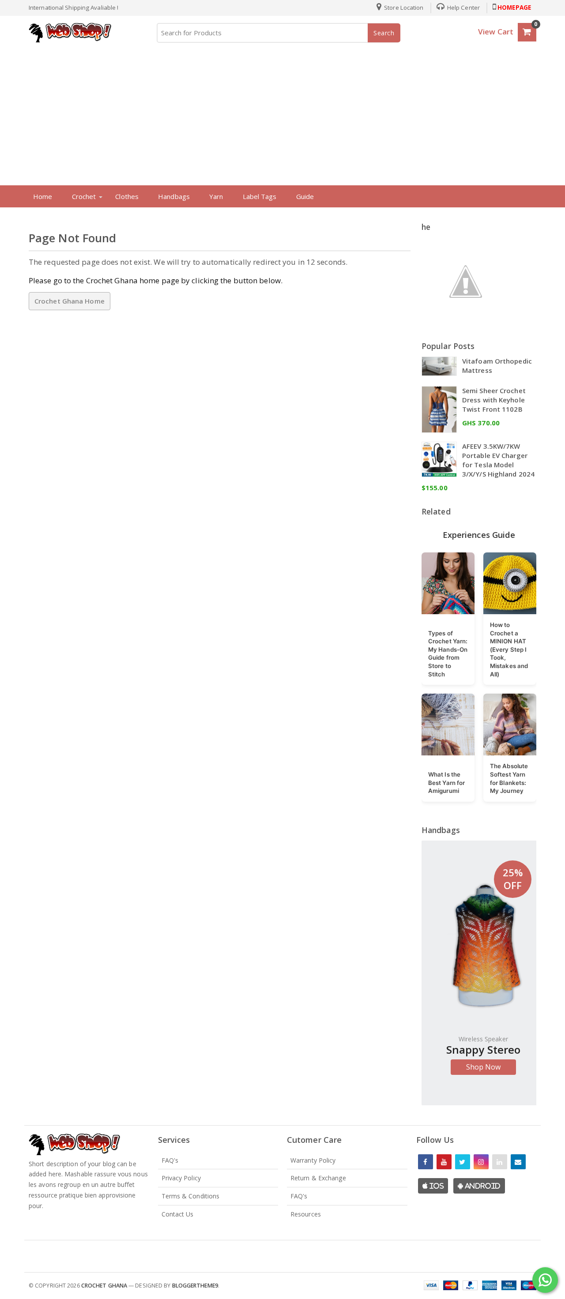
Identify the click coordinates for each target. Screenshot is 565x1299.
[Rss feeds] (518, 1161)
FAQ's (170, 1160)
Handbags (174, 196)
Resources (305, 1214)
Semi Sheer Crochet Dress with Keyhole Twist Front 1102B (494, 399)
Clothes (127, 196)
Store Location (403, 7)
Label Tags (260, 196)
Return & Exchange (318, 1178)
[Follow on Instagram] (481, 1161)
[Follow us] (462, 1161)
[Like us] (425, 1161)
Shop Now (483, 1067)
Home (42, 196)
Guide (305, 196)
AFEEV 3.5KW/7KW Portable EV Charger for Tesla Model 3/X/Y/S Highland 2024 (498, 460)
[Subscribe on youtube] (444, 1161)
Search (384, 33)
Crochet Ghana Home (69, 301)
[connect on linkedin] (499, 1161)
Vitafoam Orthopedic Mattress (497, 366)
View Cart (495, 31)
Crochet (84, 196)
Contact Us (178, 1214)
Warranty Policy (313, 1160)
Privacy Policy (181, 1178)
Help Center (463, 7)
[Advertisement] (282, 112)
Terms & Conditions (191, 1196)
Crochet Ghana (104, 1285)
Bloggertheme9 (195, 1285)
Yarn (216, 196)
